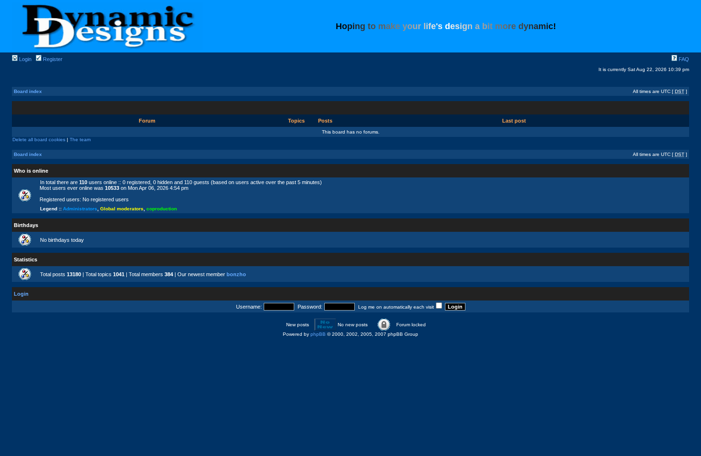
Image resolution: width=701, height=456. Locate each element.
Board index (28, 91)
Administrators (80, 208)
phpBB (318, 334)
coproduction (161, 208)
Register (51, 59)
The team (80, 139)
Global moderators (122, 208)
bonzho (236, 274)
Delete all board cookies (38, 139)
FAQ (683, 59)
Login (24, 59)
